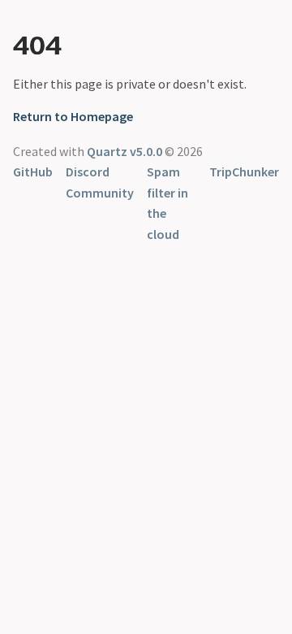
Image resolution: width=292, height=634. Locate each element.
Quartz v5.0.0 (124, 151)
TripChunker (244, 171)
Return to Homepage (73, 116)
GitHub (33, 171)
